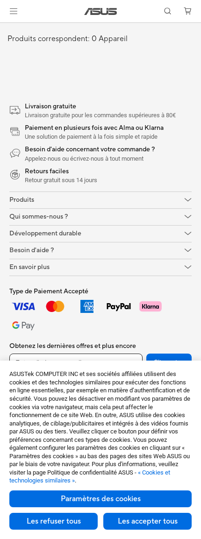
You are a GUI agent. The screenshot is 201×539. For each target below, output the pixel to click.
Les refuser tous (54, 521)
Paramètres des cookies (101, 499)
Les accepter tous (148, 521)
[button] (13, 11)
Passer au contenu (5, 28)
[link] (100, 11)
